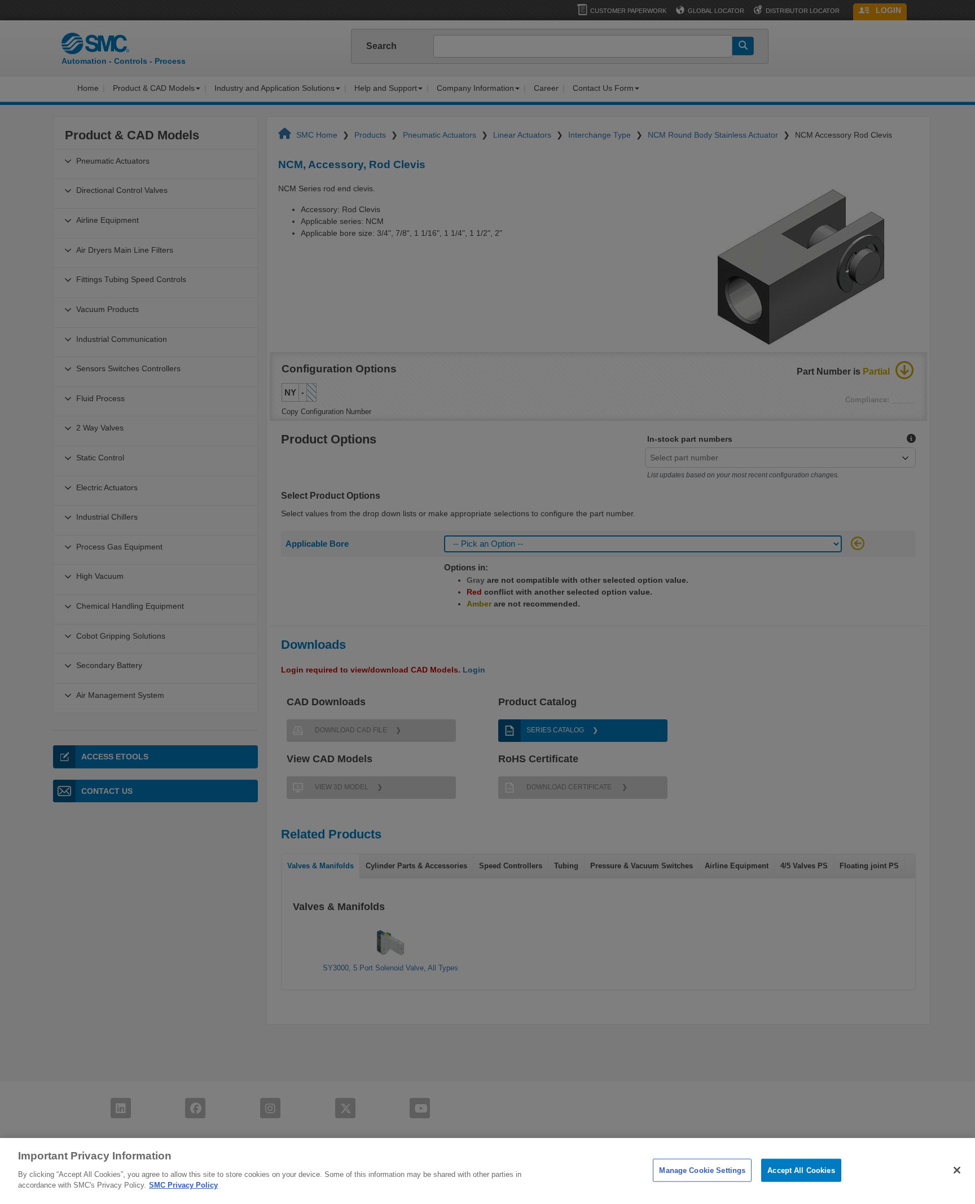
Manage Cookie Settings (702, 1170)
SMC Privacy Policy (183, 1185)
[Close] (957, 1170)
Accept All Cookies (801, 1170)
